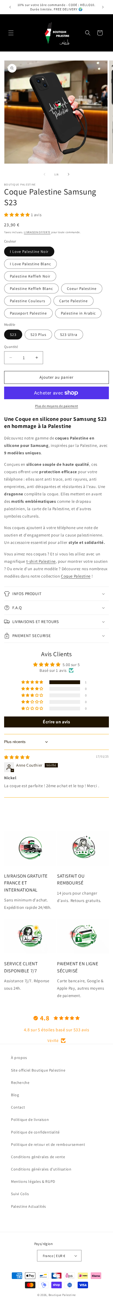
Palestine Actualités (28, 1206)
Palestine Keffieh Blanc (31, 288)
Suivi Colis (20, 1193)
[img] (17, 757)
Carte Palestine (73, 300)
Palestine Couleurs (27, 300)
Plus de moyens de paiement (56, 406)
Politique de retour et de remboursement (48, 1144)
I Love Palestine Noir (29, 251)
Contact (18, 1107)
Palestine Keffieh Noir (30, 276)
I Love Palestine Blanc (30, 263)
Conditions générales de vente (38, 1156)
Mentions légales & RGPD (33, 1181)
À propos (19, 1057)
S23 (13, 334)
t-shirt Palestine (41, 561)
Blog (15, 1094)
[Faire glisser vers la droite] (69, 174)
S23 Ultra (68, 334)
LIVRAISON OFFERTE (37, 232)
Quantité (11, 346)
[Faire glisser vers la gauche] (44, 174)
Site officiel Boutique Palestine (38, 1070)
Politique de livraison (30, 1119)
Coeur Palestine (82, 288)
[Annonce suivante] (103, 7)
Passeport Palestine (28, 313)
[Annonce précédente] (10, 7)
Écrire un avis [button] (56, 722)
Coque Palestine (76, 576)
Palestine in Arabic (78, 313)
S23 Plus (38, 334)
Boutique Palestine (62, 1295)
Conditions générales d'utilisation (41, 1169)
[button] (11, 33)
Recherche (20, 1082)
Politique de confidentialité (35, 1132)
